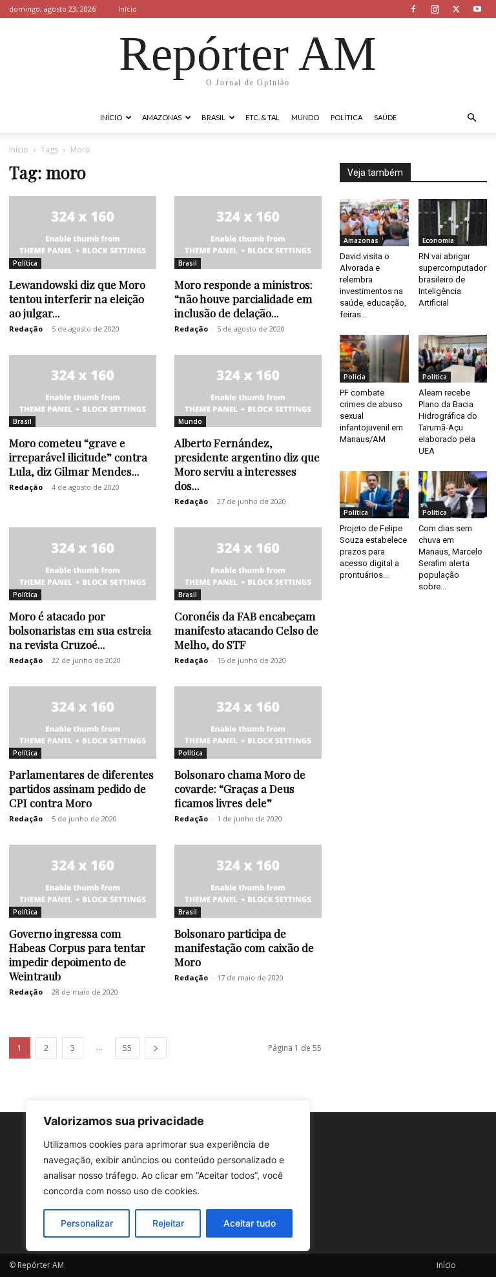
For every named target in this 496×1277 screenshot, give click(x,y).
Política (346, 117)
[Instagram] (434, 9)
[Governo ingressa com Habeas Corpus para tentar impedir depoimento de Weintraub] (82, 881)
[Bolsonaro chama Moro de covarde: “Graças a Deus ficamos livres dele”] (248, 722)
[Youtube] (477, 9)
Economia (438, 240)
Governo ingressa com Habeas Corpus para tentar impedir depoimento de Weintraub (77, 954)
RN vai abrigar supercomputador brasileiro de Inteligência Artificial (452, 279)
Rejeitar (168, 1223)
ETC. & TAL (262, 117)
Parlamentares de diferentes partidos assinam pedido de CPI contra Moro (81, 788)
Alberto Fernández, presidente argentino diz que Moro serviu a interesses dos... (247, 464)
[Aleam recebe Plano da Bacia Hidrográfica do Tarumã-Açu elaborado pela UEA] (453, 358)
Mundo (305, 117)
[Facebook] (413, 9)
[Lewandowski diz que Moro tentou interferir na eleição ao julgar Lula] (82, 232)
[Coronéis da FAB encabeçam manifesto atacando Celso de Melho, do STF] (248, 563)
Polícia (355, 376)
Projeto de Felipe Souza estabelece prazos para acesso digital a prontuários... (373, 551)
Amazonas (161, 117)
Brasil (213, 117)
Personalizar (87, 1223)
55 (127, 1047)
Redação (26, 328)
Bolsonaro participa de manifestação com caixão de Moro (244, 947)
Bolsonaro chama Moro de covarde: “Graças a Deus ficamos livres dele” (239, 788)
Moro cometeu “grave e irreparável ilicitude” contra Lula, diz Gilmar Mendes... (78, 457)
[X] (456, 9)
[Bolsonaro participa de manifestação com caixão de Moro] (248, 881)
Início (127, 9)
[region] (168, 1175)
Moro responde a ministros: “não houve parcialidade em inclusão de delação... (243, 298)
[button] (471, 118)
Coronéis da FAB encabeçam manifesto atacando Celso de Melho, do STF (246, 630)
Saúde (385, 117)
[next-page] (156, 1048)
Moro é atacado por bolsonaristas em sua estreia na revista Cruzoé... (80, 630)
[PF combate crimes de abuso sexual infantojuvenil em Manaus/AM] (374, 358)
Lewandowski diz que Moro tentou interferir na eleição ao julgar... (77, 298)
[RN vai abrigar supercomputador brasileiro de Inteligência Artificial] (453, 222)
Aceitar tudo (249, 1223)
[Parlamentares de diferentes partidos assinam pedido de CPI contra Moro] (82, 722)
